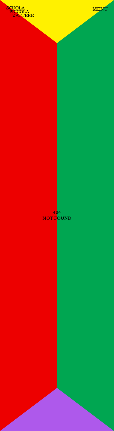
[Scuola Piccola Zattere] (20, 11)
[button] (100, 9)
